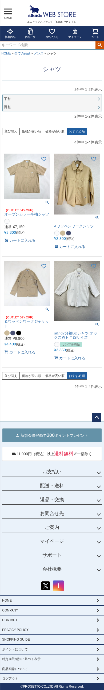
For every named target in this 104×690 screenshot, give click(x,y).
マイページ (75, 37)
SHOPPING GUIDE (16, 639)
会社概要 (52, 569)
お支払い (52, 471)
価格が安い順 (31, 131)
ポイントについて (15, 649)
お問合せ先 (52, 513)
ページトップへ (96, 417)
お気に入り (52, 37)
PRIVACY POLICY (15, 630)
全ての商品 (22, 53)
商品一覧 (30, 37)
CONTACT (9, 620)
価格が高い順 (55, 131)
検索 (99, 45)
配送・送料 (52, 485)
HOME (6, 53)
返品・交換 (52, 499)
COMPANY (10, 610)
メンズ (38, 53)
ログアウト (10, 678)
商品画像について (15, 669)
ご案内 (52, 527)
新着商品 (10, 37)
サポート (52, 555)
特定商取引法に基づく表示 (21, 659)
